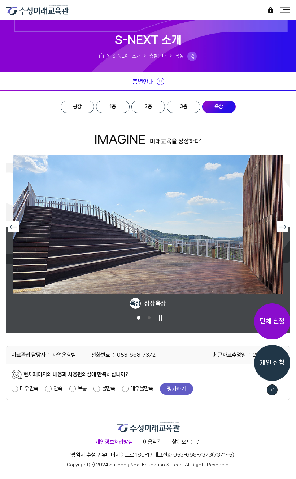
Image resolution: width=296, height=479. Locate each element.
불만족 (108, 388)
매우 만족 (29, 388)
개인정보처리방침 (114, 442)
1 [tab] (138, 318)
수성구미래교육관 (27, 9)
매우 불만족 (141, 388)
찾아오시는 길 (186, 442)
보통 (82, 388)
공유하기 (192, 56)
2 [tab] (149, 318)
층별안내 (143, 81)
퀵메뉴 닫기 (272, 390)
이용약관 (152, 442)
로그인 (270, 11)
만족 (57, 388)
